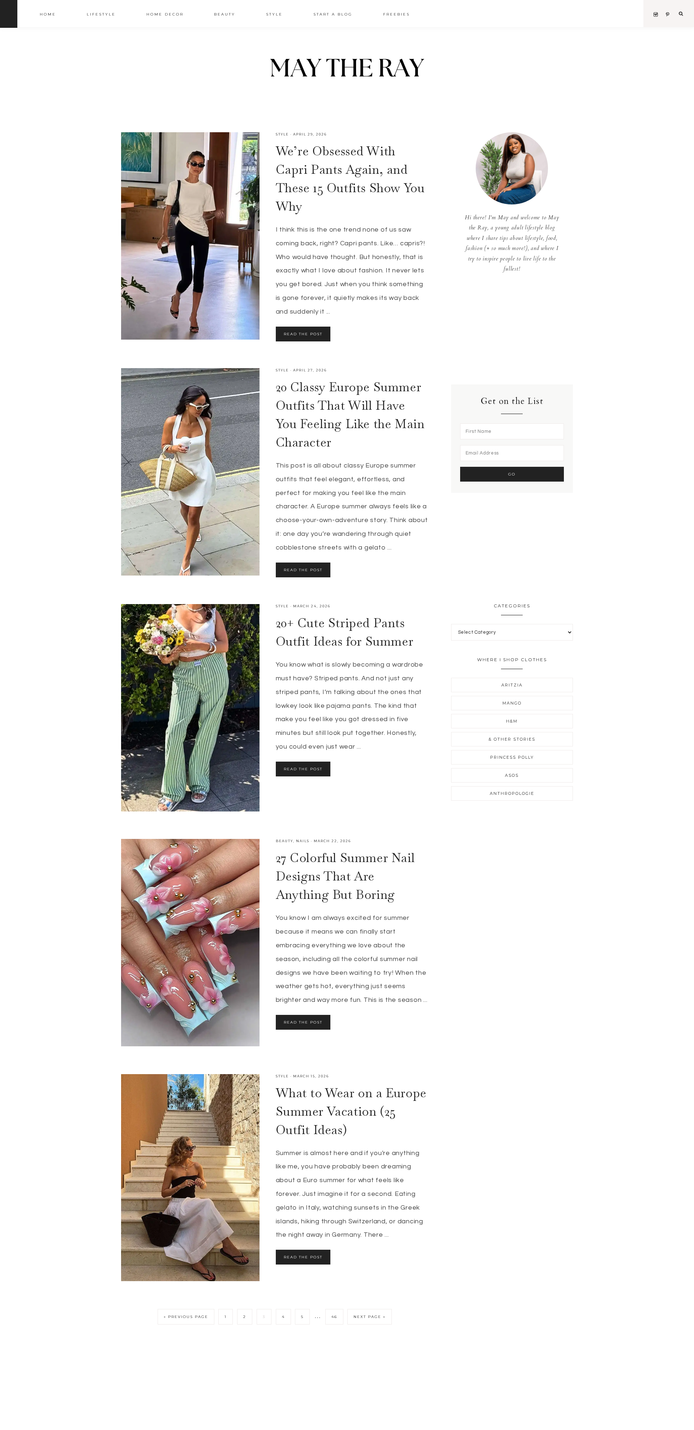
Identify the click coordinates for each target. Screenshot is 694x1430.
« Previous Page (186, 1316)
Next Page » (370, 1316)
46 (334, 1316)
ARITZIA (512, 685)
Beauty (284, 841)
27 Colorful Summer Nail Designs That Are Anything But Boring (345, 876)
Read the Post (303, 334)
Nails (302, 841)
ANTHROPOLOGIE (512, 793)
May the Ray (347, 69)
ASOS (512, 775)
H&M (512, 721)
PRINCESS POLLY (512, 757)
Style (282, 134)
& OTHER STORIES (512, 739)
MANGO (512, 703)
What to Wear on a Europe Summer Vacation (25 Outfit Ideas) (351, 1111)
